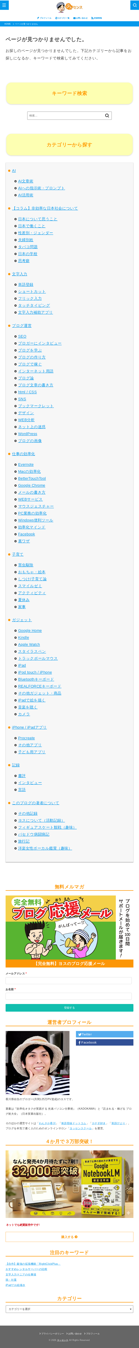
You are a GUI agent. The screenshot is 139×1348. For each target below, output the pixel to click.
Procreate (26, 738)
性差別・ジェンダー (35, 233)
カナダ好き (99, 1123)
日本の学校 (27, 254)
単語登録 (25, 284)
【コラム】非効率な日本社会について (45, 208)
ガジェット (22, 620)
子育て (18, 554)
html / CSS (27, 392)
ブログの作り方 (32, 357)
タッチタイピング (34, 305)
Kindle (23, 637)
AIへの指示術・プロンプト (41, 188)
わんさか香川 (47, 1123)
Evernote (26, 464)
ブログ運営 (22, 325)
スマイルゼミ (30, 586)
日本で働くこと (32, 226)
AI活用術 (25, 195)
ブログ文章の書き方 (35, 385)
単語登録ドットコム (73, 1123)
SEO (22, 336)
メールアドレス (16, 973)
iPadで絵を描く (32, 700)
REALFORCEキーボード (40, 686)
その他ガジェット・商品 (39, 693)
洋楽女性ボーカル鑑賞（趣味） (45, 848)
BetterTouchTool (32, 478)
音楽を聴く (28, 707)
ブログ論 (26, 378)
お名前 (11, 989)
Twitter (87, 1034)
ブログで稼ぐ (30, 364)
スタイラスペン (32, 651)
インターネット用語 (36, 371)
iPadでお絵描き (15, 1285)
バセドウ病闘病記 (33, 834)
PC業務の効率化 (32, 513)
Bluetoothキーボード (36, 679)
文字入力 (19, 274)
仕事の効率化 (23, 454)
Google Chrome (31, 485)
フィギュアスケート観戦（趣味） (47, 827)
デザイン (26, 413)
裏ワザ (24, 541)
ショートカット (32, 291)
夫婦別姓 (25, 240)
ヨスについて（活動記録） (41, 820)
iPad (22, 665)
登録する (69, 1007)
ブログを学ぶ (30, 350)
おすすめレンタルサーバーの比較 (26, 1269)
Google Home (30, 630)
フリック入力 (30, 298)
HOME (7, 24)
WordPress (27, 434)
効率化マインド (32, 527)
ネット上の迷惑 (32, 427)
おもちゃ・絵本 (32, 572)
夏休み (24, 600)
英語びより (118, 1123)
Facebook (26, 534)
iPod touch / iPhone (35, 672)
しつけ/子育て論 (32, 579)
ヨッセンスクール (81, 1128)
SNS (22, 399)
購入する (67, 1237)
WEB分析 (26, 420)
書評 (22, 776)
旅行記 (24, 841)
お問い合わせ (82, 18)
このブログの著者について (35, 803)
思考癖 (24, 261)
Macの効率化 (29, 471)
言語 (22, 790)
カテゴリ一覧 (64, 18)
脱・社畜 (11, 1279)
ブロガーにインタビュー (40, 343)
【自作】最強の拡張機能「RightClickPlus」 (33, 1263)
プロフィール (45, 18)
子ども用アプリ (32, 752)
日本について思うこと (37, 219)
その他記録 (28, 813)
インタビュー (30, 783)
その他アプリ (30, 745)
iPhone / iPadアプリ (29, 727)
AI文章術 (25, 181)
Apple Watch (29, 644)
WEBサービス (30, 499)
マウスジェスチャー (36, 506)
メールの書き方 (32, 492)
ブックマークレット (36, 406)
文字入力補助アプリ (35, 312)
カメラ (24, 714)
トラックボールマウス (38, 658)
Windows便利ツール (35, 520)
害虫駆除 (25, 565)
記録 (16, 765)
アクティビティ (32, 593)
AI (14, 170)
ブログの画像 (30, 441)
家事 (22, 607)
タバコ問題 (28, 247)
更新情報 (98, 18)
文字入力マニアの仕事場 (21, 1274)
